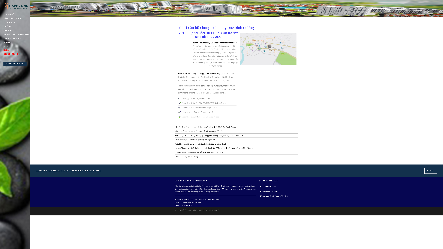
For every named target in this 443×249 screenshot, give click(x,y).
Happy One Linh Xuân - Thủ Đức (274, 196)
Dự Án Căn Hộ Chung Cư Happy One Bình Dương (199, 73)
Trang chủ (8, 14)
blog (5, 46)
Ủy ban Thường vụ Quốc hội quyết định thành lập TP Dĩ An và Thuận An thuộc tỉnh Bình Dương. (214, 148)
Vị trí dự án (9, 22)
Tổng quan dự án (12, 18)
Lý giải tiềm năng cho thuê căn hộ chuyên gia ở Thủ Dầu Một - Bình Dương (205, 127)
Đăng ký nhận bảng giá (15, 64)
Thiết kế (7, 26)
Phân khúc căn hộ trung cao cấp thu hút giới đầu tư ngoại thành (200, 144)
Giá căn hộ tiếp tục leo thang (186, 156)
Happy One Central (268, 187)
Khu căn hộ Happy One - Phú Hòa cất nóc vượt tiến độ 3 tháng (200, 131)
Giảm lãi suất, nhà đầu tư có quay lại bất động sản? (195, 140)
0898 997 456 (12, 54)
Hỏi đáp (7, 42)
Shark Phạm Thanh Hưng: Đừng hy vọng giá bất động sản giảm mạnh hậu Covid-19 (209, 135)
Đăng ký (430, 171)
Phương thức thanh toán (16, 34)
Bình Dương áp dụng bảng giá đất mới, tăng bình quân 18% (199, 152)
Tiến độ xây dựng (12, 38)
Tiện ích (7, 30)
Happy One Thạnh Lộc (269, 191)
